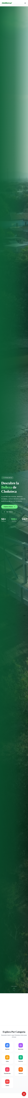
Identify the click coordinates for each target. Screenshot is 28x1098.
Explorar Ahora (8, 506)
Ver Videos (9, 512)
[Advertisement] (14, 1009)
